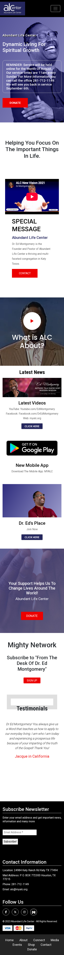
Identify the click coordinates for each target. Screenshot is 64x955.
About (23, 940)
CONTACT (25, 273)
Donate (15, 102)
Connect (39, 940)
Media (55, 940)
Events (17, 944)
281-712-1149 (20, 884)
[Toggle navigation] (55, 8)
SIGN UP (32, 680)
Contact (46, 944)
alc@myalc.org (18, 889)
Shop (31, 944)
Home (9, 940)
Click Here (32, 426)
